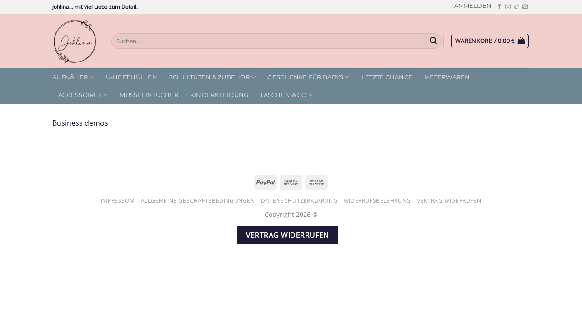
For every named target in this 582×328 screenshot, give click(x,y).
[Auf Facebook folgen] (499, 7)
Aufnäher (70, 77)
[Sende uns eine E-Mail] (525, 7)
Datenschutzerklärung (299, 201)
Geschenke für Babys (305, 77)
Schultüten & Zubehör (209, 77)
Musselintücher (149, 95)
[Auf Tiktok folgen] (516, 7)
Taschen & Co (283, 95)
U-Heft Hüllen (131, 77)
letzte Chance (386, 77)
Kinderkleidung (219, 95)
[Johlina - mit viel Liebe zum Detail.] (75, 41)
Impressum (118, 201)
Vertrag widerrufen (449, 201)
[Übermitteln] (434, 41)
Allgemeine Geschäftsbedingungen (198, 201)
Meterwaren (447, 77)
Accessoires (80, 95)
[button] (473, 5)
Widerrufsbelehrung (377, 201)
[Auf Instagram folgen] (508, 7)
